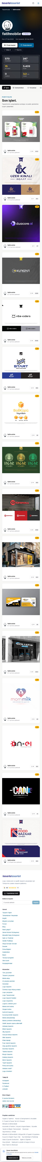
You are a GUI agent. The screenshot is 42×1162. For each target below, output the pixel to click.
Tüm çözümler (7, 973)
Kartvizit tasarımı (7, 1012)
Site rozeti (5, 960)
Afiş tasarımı (6, 1032)
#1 (37, 813)
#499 (36, 340)
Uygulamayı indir (12, 893)
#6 (37, 624)
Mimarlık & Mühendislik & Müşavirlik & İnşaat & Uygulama (20, 1134)
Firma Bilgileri (6, 949)
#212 (36, 672)
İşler (7, 88)
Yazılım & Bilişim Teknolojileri (11, 1129)
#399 (36, 293)
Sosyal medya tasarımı (9, 1035)
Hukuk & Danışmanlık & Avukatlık (25, 1119)
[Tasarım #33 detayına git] (21, 554)
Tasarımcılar (6, 9)
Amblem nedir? (7, 1068)
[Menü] (38, 3)
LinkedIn (5, 1089)
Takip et (8, 50)
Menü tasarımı (7, 1060)
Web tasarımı (6, 1037)
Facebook (5, 1083)
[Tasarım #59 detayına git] (21, 460)
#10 (37, 198)
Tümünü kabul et (13, 1158)
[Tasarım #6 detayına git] (21, 602)
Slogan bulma (6, 1009)
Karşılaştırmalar (7, 963)
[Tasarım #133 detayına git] (21, 128)
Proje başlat (11, 45)
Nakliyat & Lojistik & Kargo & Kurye (23, 1142)
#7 (37, 246)
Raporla (19, 50)
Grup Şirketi (6, 1142)
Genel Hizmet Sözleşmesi (10, 932)
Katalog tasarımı (7, 1057)
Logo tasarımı (6, 987)
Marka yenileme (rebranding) (11, 1020)
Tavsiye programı (8, 958)
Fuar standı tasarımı (8, 1043)
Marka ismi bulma (8, 1006)
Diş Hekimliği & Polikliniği (30, 1137)
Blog (3, 927)
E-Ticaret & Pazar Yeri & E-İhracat (13, 1121)
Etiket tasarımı (7, 1029)
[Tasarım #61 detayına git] (21, 744)
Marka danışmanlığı (8, 1018)
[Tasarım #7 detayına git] (21, 223)
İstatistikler (6, 952)
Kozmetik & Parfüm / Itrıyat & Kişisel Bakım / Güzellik (19, 1126)
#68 (37, 388)
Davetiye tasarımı (8, 1049)
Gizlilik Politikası (7, 941)
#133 (36, 151)
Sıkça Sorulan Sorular (9, 944)
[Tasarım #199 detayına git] (21, 507)
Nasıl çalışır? (6, 929)
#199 (36, 530)
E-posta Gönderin (8, 1098)
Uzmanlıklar (19, 88)
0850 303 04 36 (8, 1101)
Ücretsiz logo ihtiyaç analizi (11, 989)
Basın (4, 955)
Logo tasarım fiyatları (9, 998)
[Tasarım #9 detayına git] (21, 696)
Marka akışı (6, 978)
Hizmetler (5, 984)
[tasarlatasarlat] (11, 3)
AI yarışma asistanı (8, 981)
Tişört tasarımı (7, 1063)
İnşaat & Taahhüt (8, 1119)
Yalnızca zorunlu (26, 1158)
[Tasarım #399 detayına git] (21, 270)
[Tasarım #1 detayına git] (21, 791)
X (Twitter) (5, 1086)
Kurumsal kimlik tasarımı (10, 1015)
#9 (37, 719)
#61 (37, 766)
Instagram (5, 1080)
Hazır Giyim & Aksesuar (10, 1145)
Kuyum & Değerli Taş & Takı (11, 1137)
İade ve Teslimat (7, 938)
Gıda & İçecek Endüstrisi (10, 1139)
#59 (37, 482)
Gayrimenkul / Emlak (9, 1132)
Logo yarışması (7, 992)
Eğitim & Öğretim (25, 1139)
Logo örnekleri (7, 1071)
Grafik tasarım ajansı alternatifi (12, 1023)
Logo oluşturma (7, 1001)
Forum (4, 924)
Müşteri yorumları (8, 921)
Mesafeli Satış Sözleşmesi (10, 935)
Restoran (26, 1129)
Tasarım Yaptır (7, 913)
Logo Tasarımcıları (8, 995)
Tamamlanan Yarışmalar (10, 915)
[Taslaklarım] (33, 3)
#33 (37, 577)
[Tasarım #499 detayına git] (21, 318)
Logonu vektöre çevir (9, 1004)
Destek (4, 946)
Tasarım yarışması (8, 975)
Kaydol (36, 902)
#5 (37, 435)
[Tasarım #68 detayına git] (21, 365)
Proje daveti (27, 45)
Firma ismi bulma (7, 1066)
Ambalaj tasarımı (7, 1026)
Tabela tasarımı (7, 1051)
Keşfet (4, 918)
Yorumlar (33, 88)
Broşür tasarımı (7, 1054)
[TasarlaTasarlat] (11, 876)
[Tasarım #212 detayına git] (21, 649)
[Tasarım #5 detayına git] (21, 412)
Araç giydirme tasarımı (9, 1046)
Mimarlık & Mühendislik (9, 1124)
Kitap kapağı (6, 1040)
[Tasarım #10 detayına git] (21, 176)
